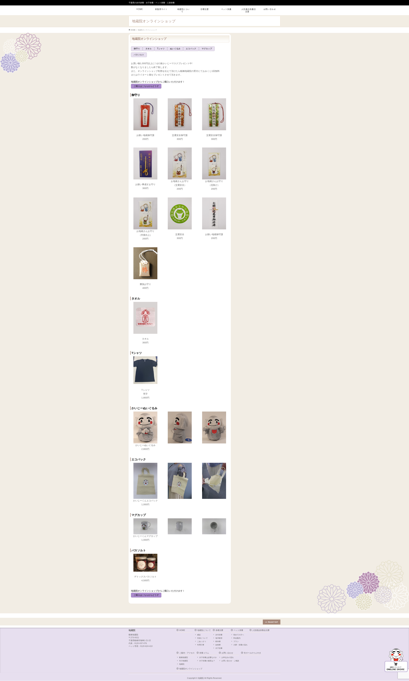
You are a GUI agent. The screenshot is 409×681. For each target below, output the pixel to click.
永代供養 (218, 635)
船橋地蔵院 (183, 657)
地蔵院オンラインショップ (190, 669)
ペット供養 (238, 630)
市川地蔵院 (183, 661)
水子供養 (218, 648)
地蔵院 (181, 664)
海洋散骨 (218, 638)
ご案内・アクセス (187, 653)
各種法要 (219, 630)
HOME (182, 630)
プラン (236, 641)
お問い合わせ (227, 653)
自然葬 (218, 645)
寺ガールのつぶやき (252, 653)
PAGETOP (273, 622)
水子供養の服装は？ (207, 661)
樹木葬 (218, 641)
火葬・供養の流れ (240, 645)
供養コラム (204, 653)
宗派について (202, 638)
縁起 (199, 635)
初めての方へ (238, 635)
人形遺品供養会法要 (261, 630)
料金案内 (236, 638)
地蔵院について (204, 630)
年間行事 (200, 645)
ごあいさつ (201, 641)
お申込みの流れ (227, 657)
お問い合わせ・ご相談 (230, 661)
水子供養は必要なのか (208, 657)
